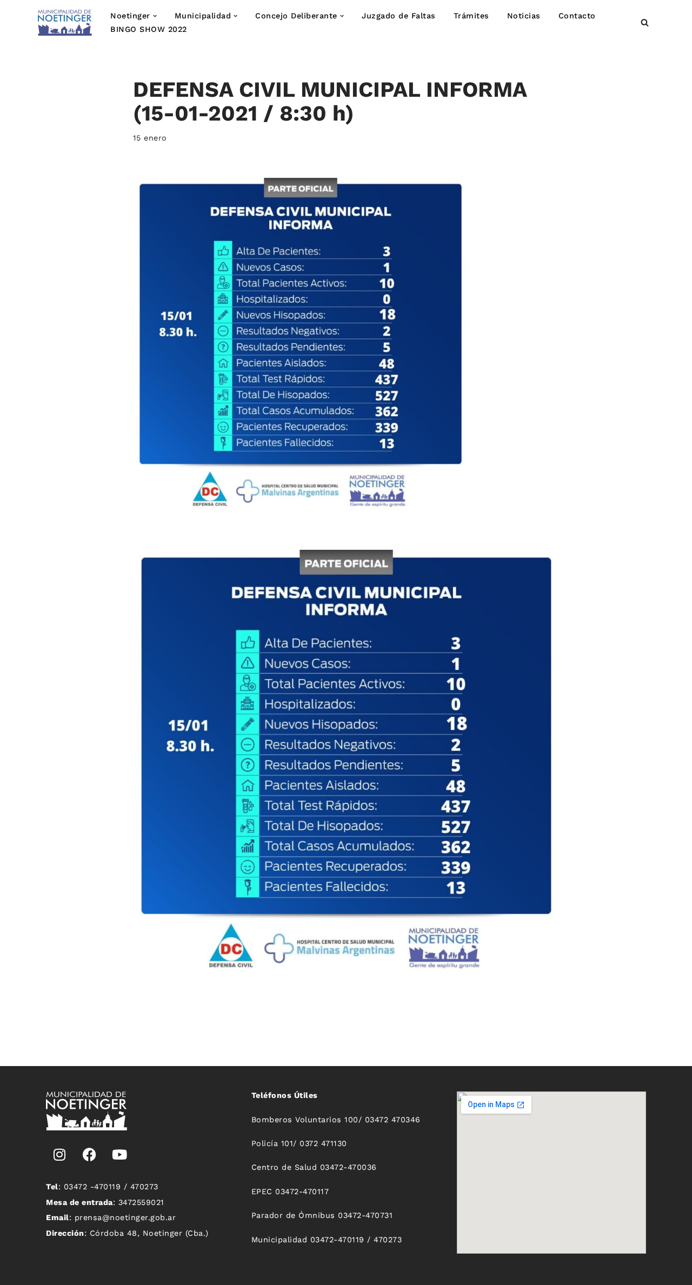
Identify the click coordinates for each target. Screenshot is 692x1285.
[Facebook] (89, 1154)
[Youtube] (119, 1154)
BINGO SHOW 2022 (148, 29)
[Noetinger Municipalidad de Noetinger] (65, 23)
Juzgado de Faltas (399, 15)
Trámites (471, 15)
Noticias (524, 15)
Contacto (577, 15)
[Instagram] (59, 1154)
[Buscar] (645, 22)
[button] (155, 16)
